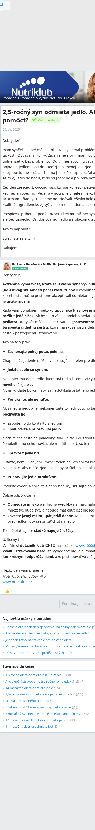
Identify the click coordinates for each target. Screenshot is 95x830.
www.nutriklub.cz (17, 581)
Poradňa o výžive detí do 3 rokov (48, 97)
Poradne (10, 97)
